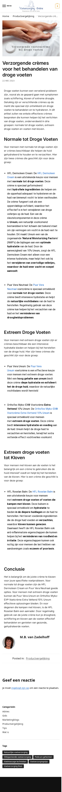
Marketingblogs (10, 719)
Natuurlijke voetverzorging (16, 752)
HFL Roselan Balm (42, 491)
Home (5, 16)
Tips (4, 727)
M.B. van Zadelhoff (34, 637)
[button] (57, 6)
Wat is (5, 732)
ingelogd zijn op (20, 687)
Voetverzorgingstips (39, 761)
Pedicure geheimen (43, 757)
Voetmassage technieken (15, 761)
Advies (5, 711)
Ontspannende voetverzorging (17, 757)
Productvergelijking (23, 16)
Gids (4, 715)
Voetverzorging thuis (13, 766)
